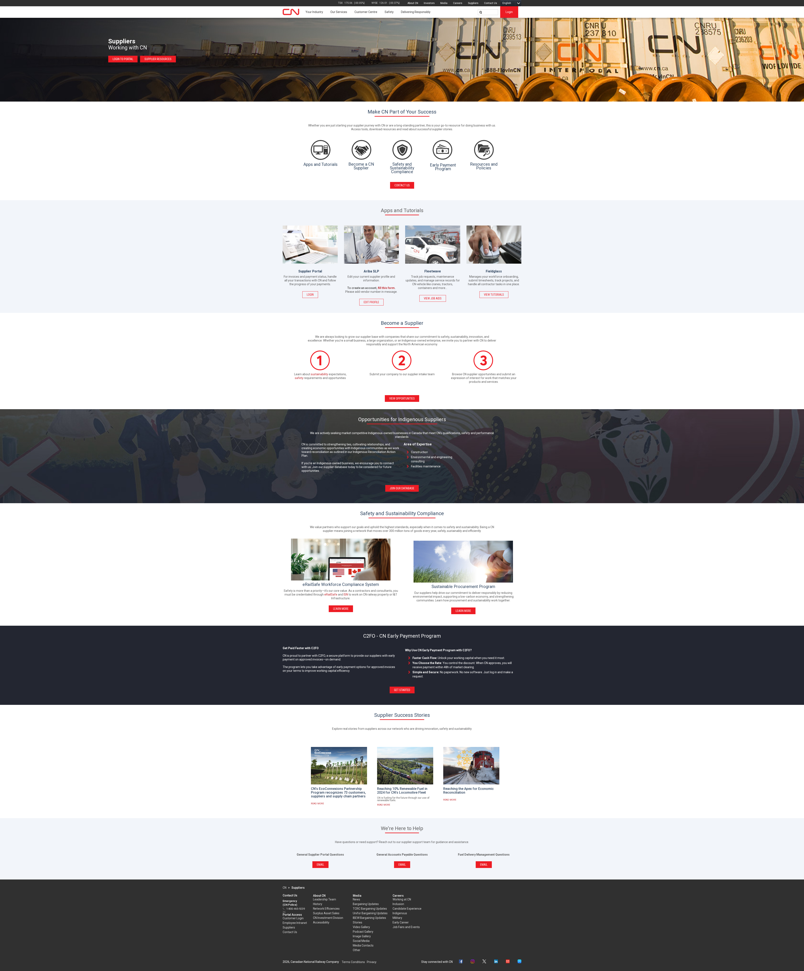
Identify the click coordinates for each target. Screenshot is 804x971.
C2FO (321, 655)
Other (356, 950)
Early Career (401, 922)
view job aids (433, 298)
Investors (429, 3)
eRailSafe (330, 594)
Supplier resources (157, 59)
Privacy (371, 962)
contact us (402, 185)
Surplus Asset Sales (326, 913)
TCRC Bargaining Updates (370, 908)
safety (299, 378)
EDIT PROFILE (371, 302)
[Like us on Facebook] (461, 961)
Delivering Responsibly (415, 12)
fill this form (386, 288)
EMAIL (320, 864)
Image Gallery (362, 936)
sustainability (319, 374)
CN (284, 887)
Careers (457, 3)
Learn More (341, 608)
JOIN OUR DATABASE (402, 488)
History (317, 904)
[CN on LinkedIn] (496, 961)
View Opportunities (402, 398)
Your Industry (314, 12)
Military (397, 917)
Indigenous (400, 913)
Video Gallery (361, 927)
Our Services (338, 12)
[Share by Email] (508, 961)
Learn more (463, 611)
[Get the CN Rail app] (519, 961)
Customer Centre (365, 12)
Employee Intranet (295, 923)
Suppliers (473, 3)
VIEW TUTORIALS (494, 294)
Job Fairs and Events (406, 927)
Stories (357, 922)
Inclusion (398, 904)
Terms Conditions (353, 962)
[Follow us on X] (484, 961)
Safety (389, 12)
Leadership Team (324, 899)
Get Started (402, 690)
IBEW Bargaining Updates (369, 917)
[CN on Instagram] (472, 961)
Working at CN (402, 899)
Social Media (361, 941)
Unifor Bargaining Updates (370, 913)
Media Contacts (363, 945)
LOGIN (310, 294)
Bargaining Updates (366, 904)
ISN (346, 594)
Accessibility (321, 922)
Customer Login (293, 918)
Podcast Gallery (363, 931)
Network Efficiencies (326, 908)
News (356, 899)
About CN (412, 3)
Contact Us (490, 3)
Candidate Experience (407, 908)
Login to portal (123, 59)
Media (443, 3)
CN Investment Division (328, 917)
